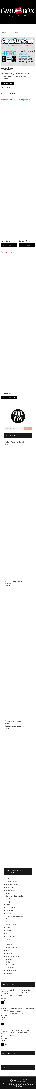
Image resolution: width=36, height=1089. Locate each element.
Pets (7, 950)
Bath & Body (10, 887)
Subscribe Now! (7, 83)
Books (8, 893)
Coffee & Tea (10, 904)
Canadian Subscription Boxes (15, 896)
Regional (9, 953)
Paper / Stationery (11, 947)
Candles (8, 899)
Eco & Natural (10, 910)
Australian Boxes (11, 881)
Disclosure (30, 1083)
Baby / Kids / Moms (12, 884)
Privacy (24, 1083)
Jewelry (8, 927)
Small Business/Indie (13, 956)
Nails (7, 942)
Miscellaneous (10, 936)
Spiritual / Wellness (12, 965)
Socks (8, 962)
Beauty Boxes (10, 890)
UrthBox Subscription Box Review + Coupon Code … (22, 1010)
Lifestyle (8, 930)
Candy (8, 902)
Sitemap (18, 1083)
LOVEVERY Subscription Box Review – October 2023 (20, 991)
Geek (8, 33)
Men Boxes (9, 933)
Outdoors (9, 945)
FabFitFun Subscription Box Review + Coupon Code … (20, 1031)
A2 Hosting (12, 1083)
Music (8, 939)
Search (27, 428)
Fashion (8, 913)
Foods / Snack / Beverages (14, 916)
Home (3, 33)
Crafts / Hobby (10, 907)
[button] (32, 40)
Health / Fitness (11, 925)
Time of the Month (11, 970)
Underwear (9, 973)
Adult (7, 879)
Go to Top (17, 1085)
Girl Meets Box (12, 1079)
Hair (7, 922)
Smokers (9, 959)
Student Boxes (10, 968)
